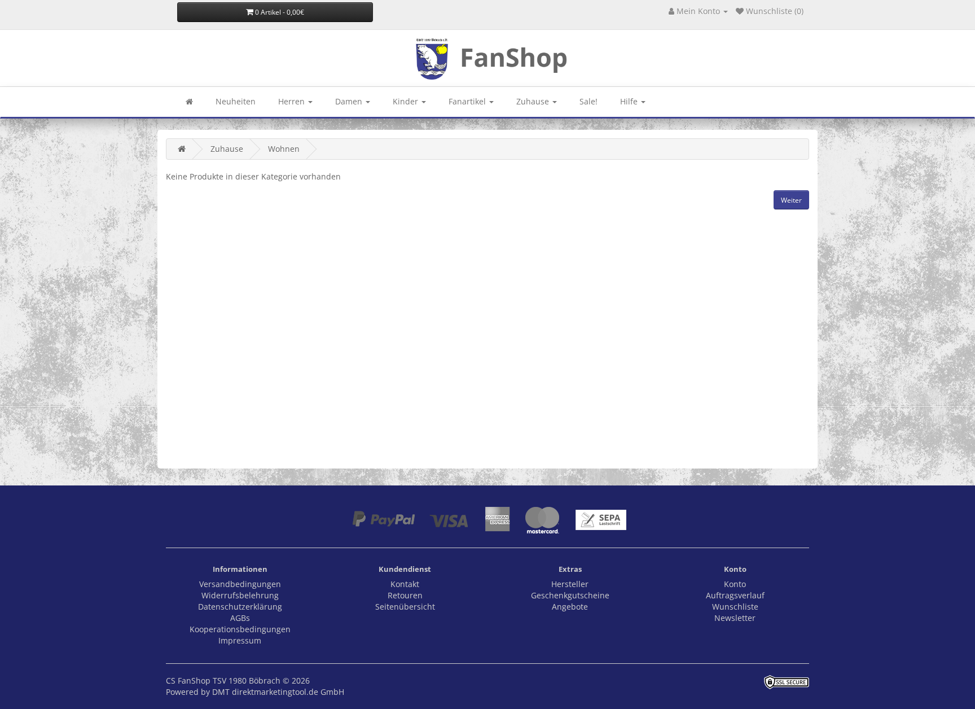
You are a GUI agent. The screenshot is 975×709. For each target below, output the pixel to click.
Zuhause (533, 101)
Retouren (405, 595)
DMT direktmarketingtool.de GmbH (278, 691)
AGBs (240, 617)
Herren (292, 101)
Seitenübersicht (405, 606)
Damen (349, 101)
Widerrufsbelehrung (240, 595)
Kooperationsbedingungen (240, 629)
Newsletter (735, 617)
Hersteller (569, 584)
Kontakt (404, 584)
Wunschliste (735, 606)
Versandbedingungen (240, 584)
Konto (735, 584)
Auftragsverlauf (735, 595)
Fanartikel (468, 101)
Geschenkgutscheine (570, 595)
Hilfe (630, 101)
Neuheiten (236, 101)
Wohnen (284, 148)
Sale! (588, 101)
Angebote (570, 606)
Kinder (406, 101)
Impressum (239, 640)
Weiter (791, 200)
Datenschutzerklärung (240, 606)
